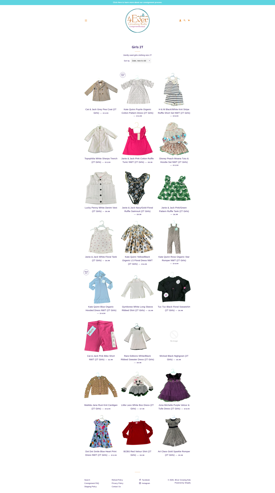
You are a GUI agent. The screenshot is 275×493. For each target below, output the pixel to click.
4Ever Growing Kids (183, 480)
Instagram (145, 483)
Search (87, 480)
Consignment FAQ (91, 483)
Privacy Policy (117, 483)
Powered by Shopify (183, 483)
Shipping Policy (90, 487)
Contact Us (116, 487)
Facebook (145, 480)
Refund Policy (117, 480)
